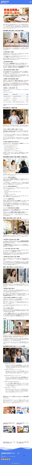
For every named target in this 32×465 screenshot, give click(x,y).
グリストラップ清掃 (12, 401)
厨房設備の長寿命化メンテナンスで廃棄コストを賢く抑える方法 (9, 442)
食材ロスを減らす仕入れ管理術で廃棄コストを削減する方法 (23, 442)
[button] (24, 455)
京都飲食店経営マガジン (5, 2)
